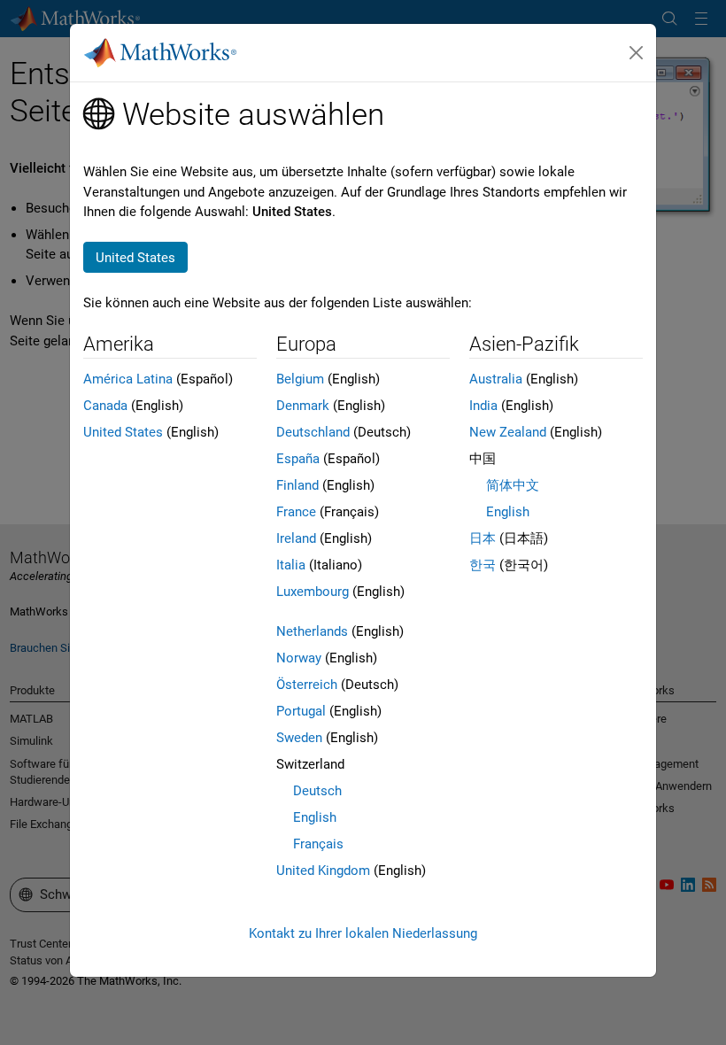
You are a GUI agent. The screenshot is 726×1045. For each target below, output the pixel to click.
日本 (482, 538)
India (483, 406)
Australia (495, 379)
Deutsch (317, 791)
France (296, 512)
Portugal (301, 711)
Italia (290, 565)
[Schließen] (636, 53)
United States (123, 432)
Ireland (296, 538)
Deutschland (313, 432)
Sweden (299, 738)
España (298, 459)
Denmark (302, 406)
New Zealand (507, 432)
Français (318, 844)
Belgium (300, 379)
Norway (298, 658)
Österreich (306, 685)
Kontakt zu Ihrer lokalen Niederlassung (363, 933)
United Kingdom (323, 871)
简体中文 (512, 485)
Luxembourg (312, 592)
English (314, 817)
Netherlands (312, 631)
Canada (105, 406)
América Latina (128, 379)
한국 (482, 565)
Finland (297, 485)
